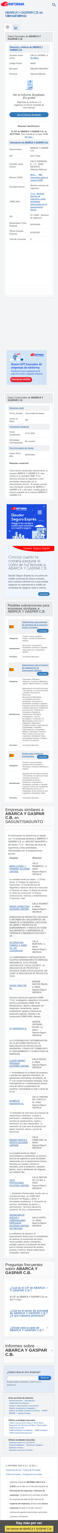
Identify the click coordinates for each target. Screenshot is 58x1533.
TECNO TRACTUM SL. (17, 987)
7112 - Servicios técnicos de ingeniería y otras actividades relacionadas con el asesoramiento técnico (38, 201)
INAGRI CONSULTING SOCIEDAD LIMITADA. (19, 908)
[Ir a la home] (12, 3)
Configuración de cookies (32, 1474)
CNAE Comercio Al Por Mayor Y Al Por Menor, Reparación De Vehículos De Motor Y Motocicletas (28, 1424)
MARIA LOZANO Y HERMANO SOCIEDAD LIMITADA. (19, 869)
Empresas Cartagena (34, 1445)
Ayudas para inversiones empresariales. (32, 755)
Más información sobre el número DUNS (39, 177)
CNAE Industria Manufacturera (20, 1432)
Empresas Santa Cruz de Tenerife (22, 1442)
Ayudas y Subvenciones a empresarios (24, 1405)
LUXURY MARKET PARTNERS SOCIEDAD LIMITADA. (19, 1063)
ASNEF (45, 1410)
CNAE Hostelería (41, 1430)
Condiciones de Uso (13, 1470)
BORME (12, 1413)
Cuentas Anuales (23, 1413)
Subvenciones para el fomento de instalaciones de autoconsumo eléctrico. (35, 668)
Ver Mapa (34, 58)
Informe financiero (16, 1400)
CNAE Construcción (16, 1427)
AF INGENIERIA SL (18, 1028)
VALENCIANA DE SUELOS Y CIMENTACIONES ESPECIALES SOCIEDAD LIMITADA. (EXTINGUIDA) (19, 1222)
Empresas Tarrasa (16, 1447)
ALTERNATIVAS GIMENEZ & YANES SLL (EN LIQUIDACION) (18, 946)
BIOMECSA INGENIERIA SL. (16, 1102)
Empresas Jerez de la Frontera (21, 1450)
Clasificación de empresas (19, 1403)
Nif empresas (30, 1400)
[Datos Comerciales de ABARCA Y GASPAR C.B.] (16, 27)
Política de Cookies (13, 1474)
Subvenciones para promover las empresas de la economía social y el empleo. (34, 625)
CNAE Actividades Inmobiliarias (21, 1430)
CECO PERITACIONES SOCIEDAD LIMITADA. (19, 1183)
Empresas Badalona (16, 1445)
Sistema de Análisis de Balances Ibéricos (24, 1410)
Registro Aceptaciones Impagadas (22, 1408)
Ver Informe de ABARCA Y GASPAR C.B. (29, 1528)
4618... (33, 174)
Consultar (43, 630)
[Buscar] (54, 4)
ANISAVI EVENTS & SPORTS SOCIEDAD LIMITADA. (18, 1142)
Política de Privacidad (31, 1470)
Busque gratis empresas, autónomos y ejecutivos (24, 1383)
